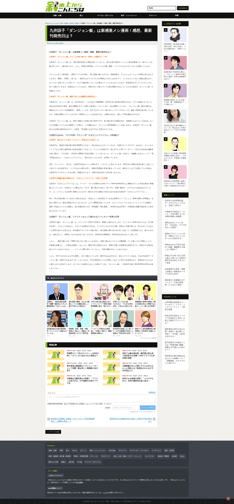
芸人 (81, 15)
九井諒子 (60, 43)
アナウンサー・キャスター (139, 450)
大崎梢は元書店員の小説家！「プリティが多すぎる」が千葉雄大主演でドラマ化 (82, 380)
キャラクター (150, 456)
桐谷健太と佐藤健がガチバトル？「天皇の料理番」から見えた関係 (175, 282)
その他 (79, 462)
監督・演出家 (169, 450)
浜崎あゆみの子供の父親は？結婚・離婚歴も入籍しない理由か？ (175, 247)
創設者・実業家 (163, 456)
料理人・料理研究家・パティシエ (86, 456)
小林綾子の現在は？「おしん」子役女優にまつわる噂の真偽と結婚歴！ (175, 214)
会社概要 (79, 482)
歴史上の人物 (53, 462)
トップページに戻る (53, 432)
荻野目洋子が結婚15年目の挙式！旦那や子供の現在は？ (131, 420)
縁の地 (71, 462)
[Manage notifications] (228, 499)
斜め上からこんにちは (52, 23)
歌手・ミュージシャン (129, 15)
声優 (176, 15)
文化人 (182, 456)
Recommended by (146, 338)
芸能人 (63, 462)
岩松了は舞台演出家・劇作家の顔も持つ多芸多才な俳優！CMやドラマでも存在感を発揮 (138, 355)
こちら (105, 492)
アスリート (153, 15)
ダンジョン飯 (53, 43)
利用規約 (152, 392)
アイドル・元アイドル (105, 15)
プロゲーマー (105, 456)
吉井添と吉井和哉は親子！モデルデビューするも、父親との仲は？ (175, 202)
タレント (83, 450)
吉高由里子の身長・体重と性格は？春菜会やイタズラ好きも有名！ (175, 271)
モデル (74, 450)
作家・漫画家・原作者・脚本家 (69, 23)
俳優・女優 (57, 15)
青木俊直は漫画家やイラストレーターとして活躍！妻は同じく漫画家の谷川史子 (82, 368)
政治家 (174, 456)
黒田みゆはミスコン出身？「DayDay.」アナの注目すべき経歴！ (175, 225)
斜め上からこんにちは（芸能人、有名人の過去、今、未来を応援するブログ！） (115, 501)
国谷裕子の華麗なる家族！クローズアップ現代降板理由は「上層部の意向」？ (73, 420)
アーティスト (156, 450)
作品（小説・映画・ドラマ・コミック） (127, 456)
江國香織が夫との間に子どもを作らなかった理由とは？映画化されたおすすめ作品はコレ (137, 368)
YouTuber (112, 450)
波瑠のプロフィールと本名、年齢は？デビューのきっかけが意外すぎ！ (175, 236)
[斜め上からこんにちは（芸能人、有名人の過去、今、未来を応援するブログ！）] (64, 6)
